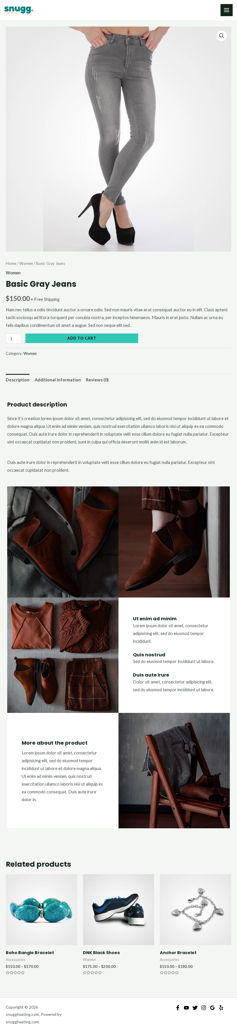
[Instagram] (203, 1007)
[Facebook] (177, 1007)
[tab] (17, 380)
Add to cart (81, 338)
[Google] (212, 1007)
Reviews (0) (97, 379)
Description (17, 379)
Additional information (58, 379)
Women (26, 263)
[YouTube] (186, 1007)
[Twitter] (195, 1007)
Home (11, 263)
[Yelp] (221, 1007)
